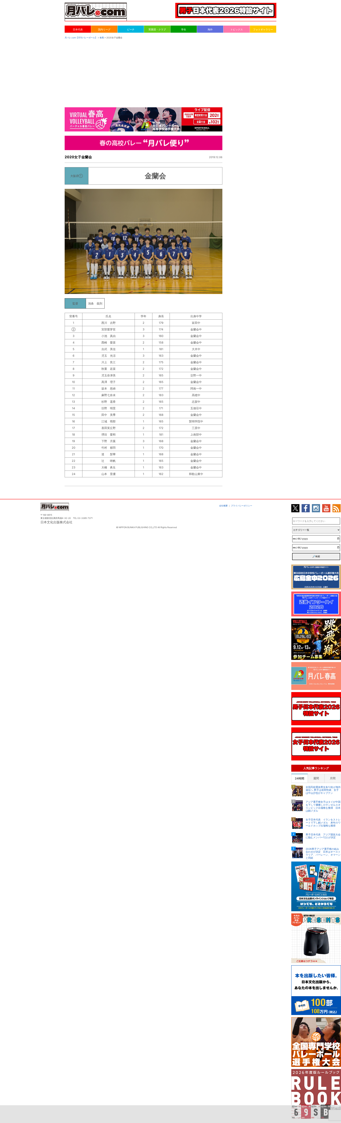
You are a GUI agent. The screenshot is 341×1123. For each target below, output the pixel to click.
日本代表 (78, 29)
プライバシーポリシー (241, 505)
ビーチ (130, 29)
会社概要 (223, 505)
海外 (210, 29)
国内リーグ (104, 29)
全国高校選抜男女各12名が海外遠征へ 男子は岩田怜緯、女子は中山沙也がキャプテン (323, 790)
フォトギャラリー (263, 29)
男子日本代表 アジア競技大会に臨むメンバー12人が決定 (323, 836)
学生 (183, 29)
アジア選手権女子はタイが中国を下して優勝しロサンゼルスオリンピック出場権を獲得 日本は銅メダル (323, 806)
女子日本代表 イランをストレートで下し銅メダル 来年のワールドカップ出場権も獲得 (323, 822)
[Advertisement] (170, 70)
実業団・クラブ (157, 29)
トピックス (236, 29)
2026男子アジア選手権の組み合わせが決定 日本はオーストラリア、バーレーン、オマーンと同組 (323, 853)
